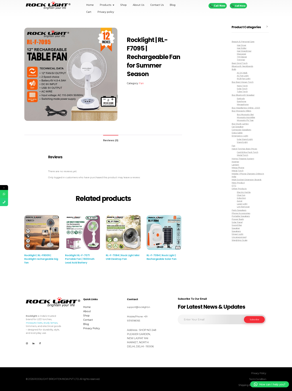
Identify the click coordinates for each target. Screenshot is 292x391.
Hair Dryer (241, 45)
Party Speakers (239, 210)
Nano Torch (242, 86)
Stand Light (242, 142)
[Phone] (4, 202)
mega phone (238, 167)
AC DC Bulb (242, 73)
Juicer (239, 201)
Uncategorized (239, 237)
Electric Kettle (243, 192)
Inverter (235, 161)
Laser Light (242, 204)
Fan (141, 83)
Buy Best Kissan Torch (242, 82)
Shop (123, 5)
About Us (138, 5)
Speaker (236, 228)
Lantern (235, 164)
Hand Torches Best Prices (244, 148)
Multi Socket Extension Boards (246, 179)
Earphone (241, 101)
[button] (269, 384)
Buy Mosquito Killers (241, 111)
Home (90, 5)
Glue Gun (241, 195)
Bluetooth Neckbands (242, 66)
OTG (234, 185)
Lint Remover (243, 207)
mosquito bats (34, 322)
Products (105, 5)
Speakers (236, 231)
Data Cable (237, 133)
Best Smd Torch (240, 63)
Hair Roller (241, 48)
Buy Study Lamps (240, 124)
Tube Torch (242, 91)
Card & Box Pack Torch (247, 152)
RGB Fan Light (243, 78)
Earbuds (241, 98)
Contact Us (157, 5)
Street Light (237, 234)
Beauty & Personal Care (243, 41)
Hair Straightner (244, 51)
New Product (238, 182)
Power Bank (238, 219)
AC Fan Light (243, 76)
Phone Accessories (241, 213)
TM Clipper (242, 57)
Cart (88, 12)
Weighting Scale (239, 240)
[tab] (111, 139)
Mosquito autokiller (246, 117)
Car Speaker (237, 126)
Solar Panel (237, 222)
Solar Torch (242, 89)
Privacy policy (105, 12)
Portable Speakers (241, 216)
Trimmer (241, 60)
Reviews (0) (110, 140)
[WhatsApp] (4, 194)
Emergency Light (240, 136)
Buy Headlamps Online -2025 (246, 108)
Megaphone (243, 104)
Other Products (239, 188)
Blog (173, 5)
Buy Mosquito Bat (245, 114)
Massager (241, 54)
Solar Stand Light (245, 139)
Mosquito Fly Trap (245, 120)
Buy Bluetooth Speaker (243, 95)
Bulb (234, 69)
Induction (241, 198)
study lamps (50, 322)
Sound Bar (237, 225)
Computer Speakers (241, 129)
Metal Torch (242, 155)
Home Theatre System (243, 158)
